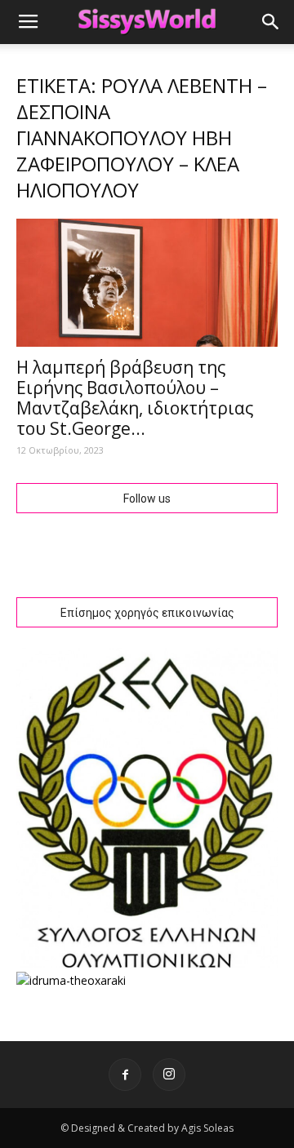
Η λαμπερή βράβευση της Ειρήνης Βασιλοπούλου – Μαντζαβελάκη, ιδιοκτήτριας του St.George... (134, 398)
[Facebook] (125, 1074)
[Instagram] (169, 1074)
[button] (271, 22)
